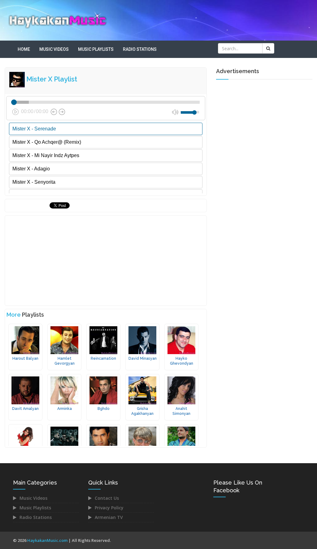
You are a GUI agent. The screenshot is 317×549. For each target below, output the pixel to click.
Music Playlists (96, 49)
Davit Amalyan (25, 408)
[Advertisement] (106, 260)
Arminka (64, 408)
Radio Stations (140, 49)
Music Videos (54, 49)
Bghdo (104, 408)
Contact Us (107, 498)
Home (24, 49)
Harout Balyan (25, 358)
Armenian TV (109, 517)
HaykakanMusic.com (47, 540)
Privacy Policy (109, 508)
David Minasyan (142, 358)
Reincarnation (103, 358)
